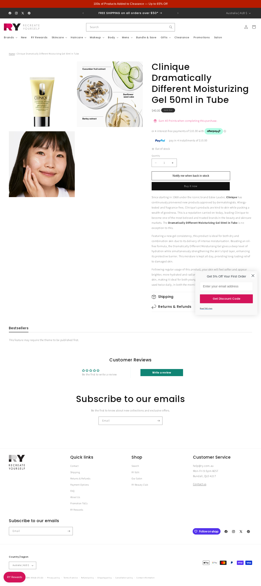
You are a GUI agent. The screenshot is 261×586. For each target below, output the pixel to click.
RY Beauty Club (140, 485)
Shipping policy (104, 577)
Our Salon (137, 478)
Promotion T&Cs (79, 503)
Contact (74, 466)
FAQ (72, 491)
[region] (130, 4)
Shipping (75, 472)
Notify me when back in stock (191, 175)
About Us (75, 497)
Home (12, 53)
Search (135, 466)
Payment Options (79, 485)
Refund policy (87, 577)
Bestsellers (18, 328)
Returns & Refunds (80, 478)
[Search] (171, 27)
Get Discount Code (226, 299)
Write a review (161, 373)
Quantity (156, 155)
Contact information (145, 577)
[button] (10, 37)
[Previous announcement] (83, 13)
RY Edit (135, 472)
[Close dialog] (253, 276)
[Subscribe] (158, 421)
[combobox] (130, 27)
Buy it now (190, 186)
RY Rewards (76, 510)
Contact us (199, 484)
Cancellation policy (124, 577)
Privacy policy (53, 577)
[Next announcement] (178, 13)
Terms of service (71, 577)
